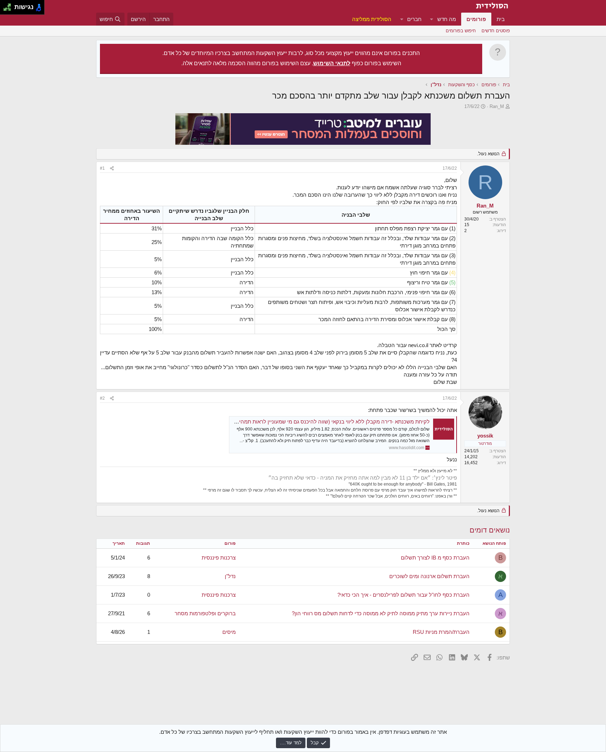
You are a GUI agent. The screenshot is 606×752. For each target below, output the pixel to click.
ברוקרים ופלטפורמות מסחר (205, 613)
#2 (102, 398)
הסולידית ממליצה (371, 19)
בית (501, 19)
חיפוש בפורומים (461, 30)
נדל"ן (230, 576)
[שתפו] (111, 168)
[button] (432, 19)
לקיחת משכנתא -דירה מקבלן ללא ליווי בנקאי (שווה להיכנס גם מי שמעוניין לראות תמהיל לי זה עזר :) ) (318, 422)
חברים (414, 19)
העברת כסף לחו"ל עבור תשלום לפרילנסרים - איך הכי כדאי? (403, 595)
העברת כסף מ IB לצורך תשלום (435, 558)
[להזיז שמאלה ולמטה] (5, 9)
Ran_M (497, 106)
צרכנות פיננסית (219, 558)
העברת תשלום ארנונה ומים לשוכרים (429, 576)
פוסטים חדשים (496, 30)
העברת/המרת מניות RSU (441, 632)
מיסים (229, 632)
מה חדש (446, 19)
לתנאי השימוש (331, 63)
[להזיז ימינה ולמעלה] (9, 5)
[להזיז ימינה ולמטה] (9, 9)
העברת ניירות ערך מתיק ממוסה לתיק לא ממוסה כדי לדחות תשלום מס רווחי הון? (381, 613)
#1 (102, 168)
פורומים (476, 19)
